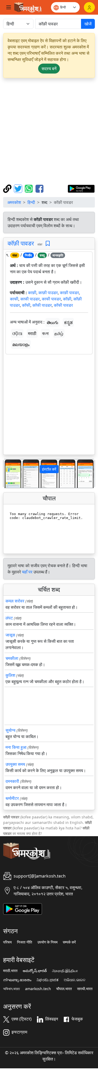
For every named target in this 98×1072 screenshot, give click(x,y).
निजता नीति (24, 942)
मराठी (32, 333)
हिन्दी (31, 202)
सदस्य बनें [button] (49, 68)
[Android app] (22, 909)
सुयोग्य (10, 730)
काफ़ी (32, 292)
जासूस (10, 635)
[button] (10, 473)
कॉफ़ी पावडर (21, 243)
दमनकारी (12, 781)
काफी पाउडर (30, 299)
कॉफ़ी (67, 299)
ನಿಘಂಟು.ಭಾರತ (48, 980)
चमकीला (11, 658)
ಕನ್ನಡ (68, 322)
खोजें (87, 24)
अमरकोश (14, 202)
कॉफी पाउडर (42, 305)
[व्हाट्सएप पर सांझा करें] (29, 188)
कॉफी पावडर (63, 305)
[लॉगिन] (89, 7)
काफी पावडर (51, 299)
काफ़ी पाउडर (48, 292)
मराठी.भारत (10, 971)
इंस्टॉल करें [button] (49, 469)
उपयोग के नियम (47, 942)
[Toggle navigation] (8, 7)
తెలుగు (52, 322)
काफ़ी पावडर (69, 292)
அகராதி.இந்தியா (65, 971)
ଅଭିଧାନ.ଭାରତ (74, 980)
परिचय (7, 942)
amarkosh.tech (38, 989)
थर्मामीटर (12, 798)
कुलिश (10, 675)
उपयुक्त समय (15, 764)
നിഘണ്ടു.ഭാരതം (17, 980)
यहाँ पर (27, 572)
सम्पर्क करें (69, 942)
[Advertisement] (49, 131)
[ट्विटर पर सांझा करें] (19, 188)
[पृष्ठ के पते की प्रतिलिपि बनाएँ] (8, 188)
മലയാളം (21, 344)
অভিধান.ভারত (11, 989)
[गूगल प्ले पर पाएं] (81, 188)
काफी (14, 299)
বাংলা (45, 333)
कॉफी (26, 305)
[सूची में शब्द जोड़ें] (48, 243)
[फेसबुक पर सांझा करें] (39, 188)
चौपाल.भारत (64, 989)
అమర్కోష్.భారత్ (35, 971)
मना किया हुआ (15, 747)
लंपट (9, 618)
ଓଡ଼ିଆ (17, 333)
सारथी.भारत (85, 989)
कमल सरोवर (14, 601)
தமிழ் (58, 333)
